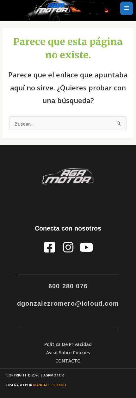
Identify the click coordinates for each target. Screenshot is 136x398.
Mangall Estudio (49, 384)
